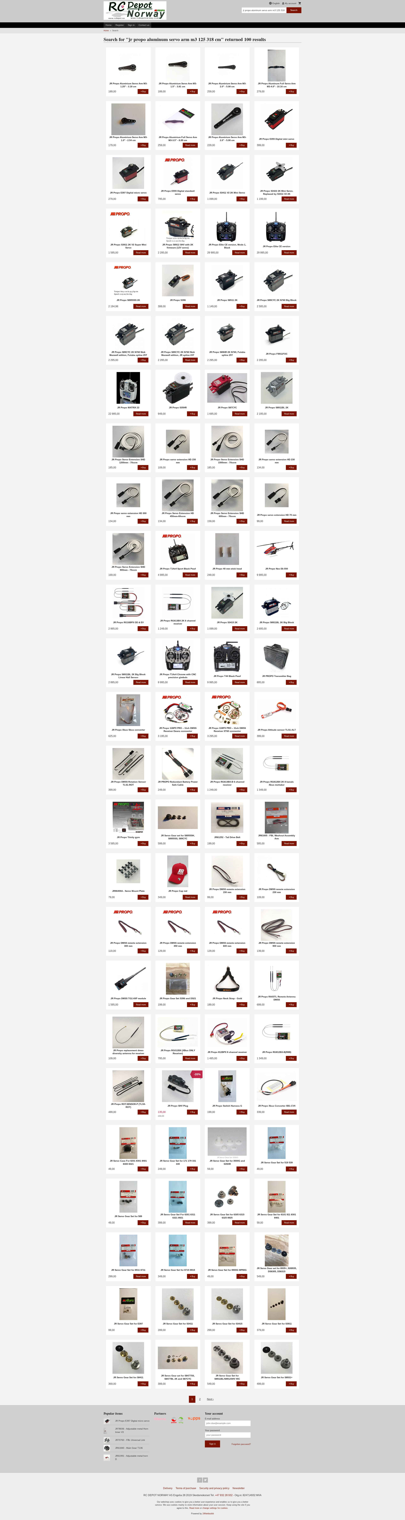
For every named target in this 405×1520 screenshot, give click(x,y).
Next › (210, 1399)
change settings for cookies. (215, 1508)
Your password (212, 1430)
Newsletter (239, 1488)
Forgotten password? (241, 1444)
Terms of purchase (186, 1488)
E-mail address (212, 1418)
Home (109, 25)
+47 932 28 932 (224, 1495)
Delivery (167, 1488)
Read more (194, 1508)
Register (119, 25)
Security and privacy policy (214, 1488)
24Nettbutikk (208, 1513)
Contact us (144, 25)
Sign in (131, 25)
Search (293, 10)
